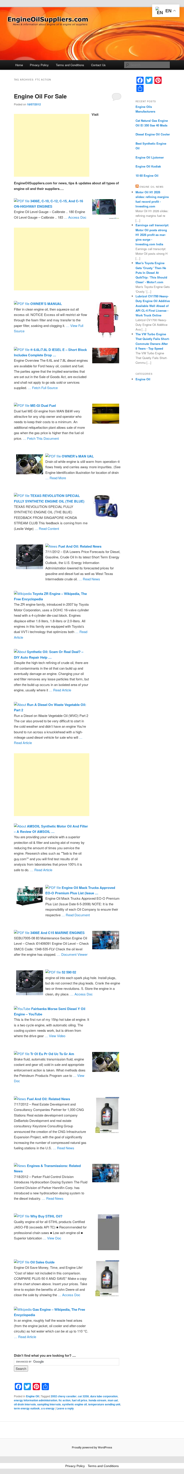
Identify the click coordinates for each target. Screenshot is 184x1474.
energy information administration (35, 1400)
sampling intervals (49, 1404)
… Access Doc (75, 217)
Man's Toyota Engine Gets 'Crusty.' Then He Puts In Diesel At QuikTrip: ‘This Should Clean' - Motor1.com (151, 272)
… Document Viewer (72, 954)
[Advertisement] (51, 145)
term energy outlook (27, 1408)
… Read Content (47, 528)
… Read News (89, 579)
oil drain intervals (25, 1404)
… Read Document (75, 914)
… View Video (55, 1035)
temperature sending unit (104, 1404)
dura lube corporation (104, 1396)
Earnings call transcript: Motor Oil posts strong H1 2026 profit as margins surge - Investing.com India (152, 234)
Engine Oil (32, 1396)
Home (19, 65)
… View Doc (52, 1238)
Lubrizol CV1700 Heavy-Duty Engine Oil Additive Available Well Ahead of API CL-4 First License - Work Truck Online (153, 305)
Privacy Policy (39, 65)
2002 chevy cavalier (64, 1396)
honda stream (97, 1400)
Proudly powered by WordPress (92, 1447)
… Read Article (60, 690)
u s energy (48, 1408)
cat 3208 (83, 1396)
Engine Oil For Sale (40, 96)
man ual (113, 1400)
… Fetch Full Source (43, 387)
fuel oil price (79, 1400)
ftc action (64, 1400)
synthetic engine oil (74, 1404)
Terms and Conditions (70, 65)
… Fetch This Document (41, 438)
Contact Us (98, 65)
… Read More (55, 477)
